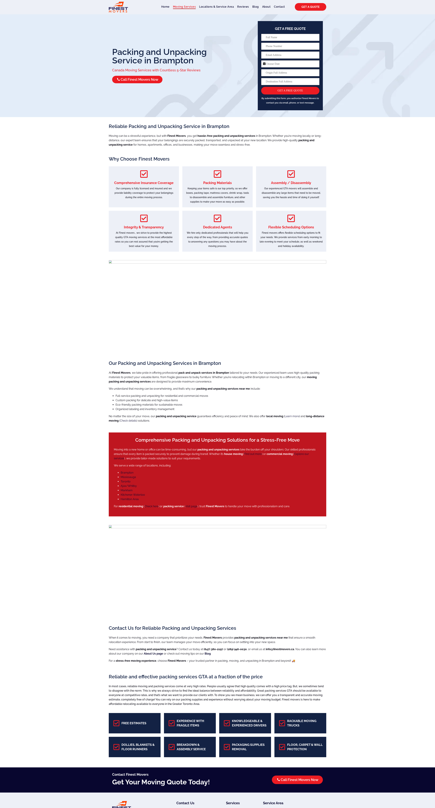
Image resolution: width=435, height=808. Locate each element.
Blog (257, 6)
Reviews (245, 6)
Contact (281, 6)
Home (164, 6)
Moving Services (182, 6)
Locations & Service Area (216, 6)
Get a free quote (290, 90)
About (268, 6)
